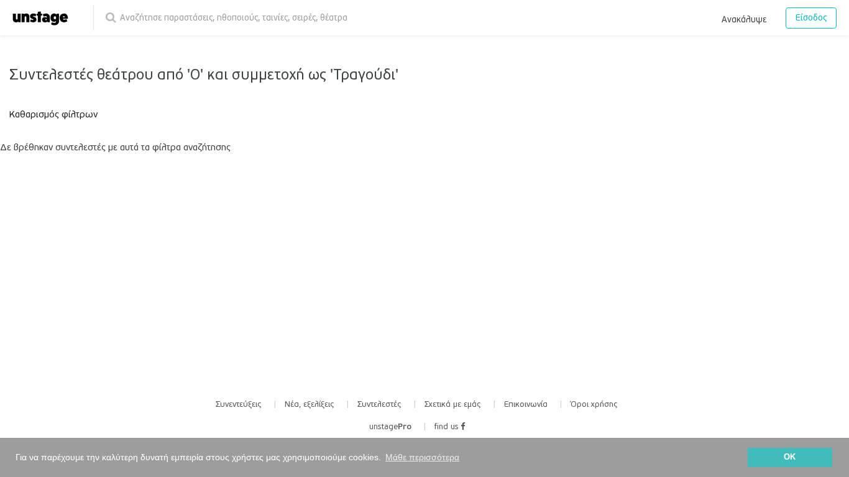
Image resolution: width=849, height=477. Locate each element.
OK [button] (790, 457)
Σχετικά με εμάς (452, 404)
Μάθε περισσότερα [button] (422, 457)
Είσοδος (811, 17)
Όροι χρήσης (594, 404)
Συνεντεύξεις (239, 404)
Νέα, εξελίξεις (309, 404)
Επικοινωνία (526, 404)
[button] (744, 17)
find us (447, 426)
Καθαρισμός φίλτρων (53, 114)
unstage (390, 426)
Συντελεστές (379, 404)
